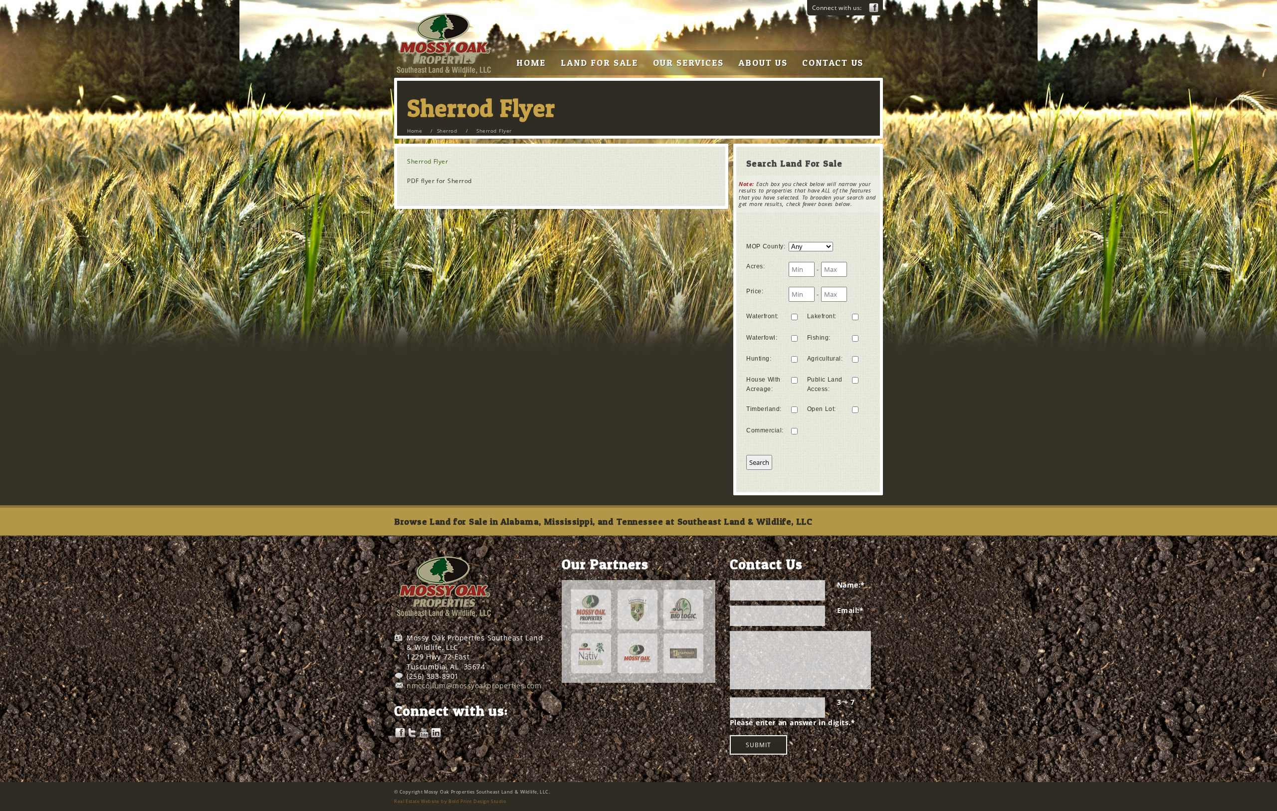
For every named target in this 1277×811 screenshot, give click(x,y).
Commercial (765, 430)
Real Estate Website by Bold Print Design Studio (450, 801)
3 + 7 (846, 702)
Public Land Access (825, 384)
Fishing (819, 337)
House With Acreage (763, 384)
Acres (755, 266)
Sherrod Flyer (427, 161)
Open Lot (821, 409)
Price (754, 291)
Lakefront (822, 316)
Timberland (764, 409)
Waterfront (762, 316)
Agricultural (825, 358)
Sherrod (447, 130)
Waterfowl (761, 337)
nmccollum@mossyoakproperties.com (474, 685)
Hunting (758, 358)
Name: (851, 585)
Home (414, 130)
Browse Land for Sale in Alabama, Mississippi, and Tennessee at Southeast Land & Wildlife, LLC (603, 521)
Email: (850, 610)
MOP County (765, 246)
